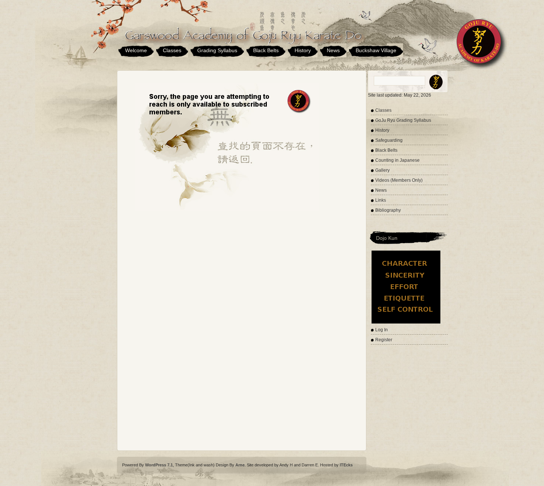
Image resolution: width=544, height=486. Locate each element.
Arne (240, 465)
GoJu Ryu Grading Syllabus (403, 120)
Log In (381, 329)
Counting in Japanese (397, 160)
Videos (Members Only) (399, 180)
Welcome (136, 50)
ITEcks (346, 465)
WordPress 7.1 (159, 465)
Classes (172, 50)
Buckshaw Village (376, 50)
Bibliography (388, 210)
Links (380, 200)
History (303, 50)
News (333, 50)
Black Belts (266, 50)
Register (383, 339)
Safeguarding (389, 140)
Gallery (382, 170)
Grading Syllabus (217, 50)
